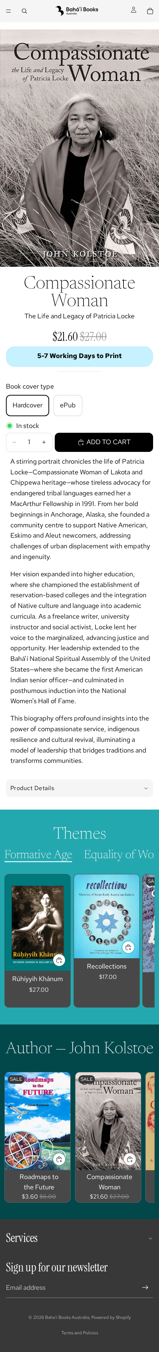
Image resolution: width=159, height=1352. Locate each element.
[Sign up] (145, 1287)
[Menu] (8, 11)
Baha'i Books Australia (67, 1317)
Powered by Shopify (111, 1317)
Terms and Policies (79, 1333)
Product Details (32, 788)
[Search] (24, 11)
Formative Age (38, 855)
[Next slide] (140, 941)
